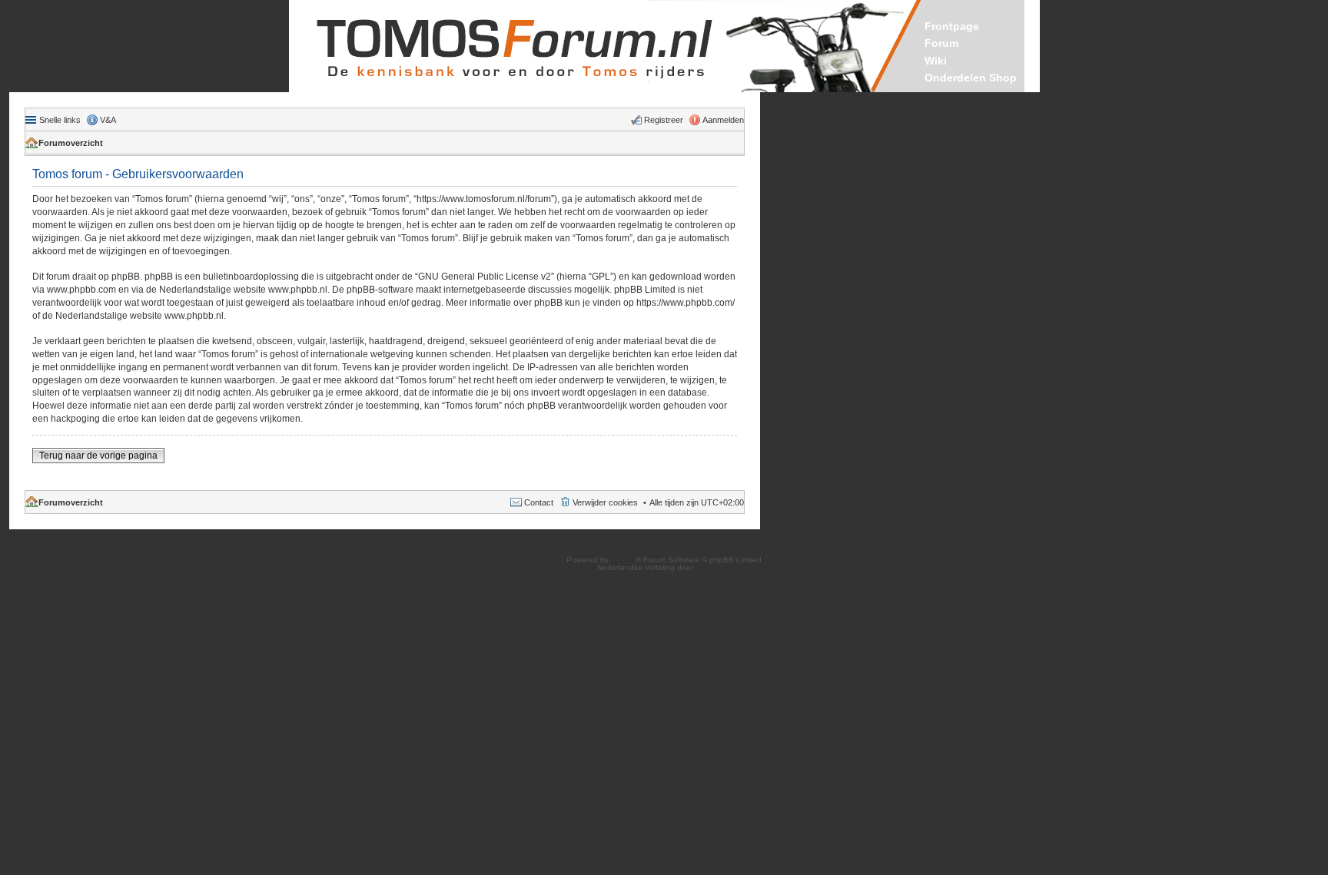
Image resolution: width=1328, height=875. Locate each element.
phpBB (623, 559)
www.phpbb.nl (297, 289)
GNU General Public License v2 (484, 276)
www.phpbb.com (81, 289)
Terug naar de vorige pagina (98, 455)
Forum (941, 43)
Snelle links (60, 119)
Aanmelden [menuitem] (723, 119)
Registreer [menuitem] (663, 119)
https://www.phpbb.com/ (685, 302)
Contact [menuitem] (538, 502)
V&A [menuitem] (108, 119)
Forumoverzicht (70, 142)
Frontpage (952, 26)
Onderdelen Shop (971, 77)
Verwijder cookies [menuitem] (605, 502)
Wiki (936, 61)
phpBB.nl (712, 567)
